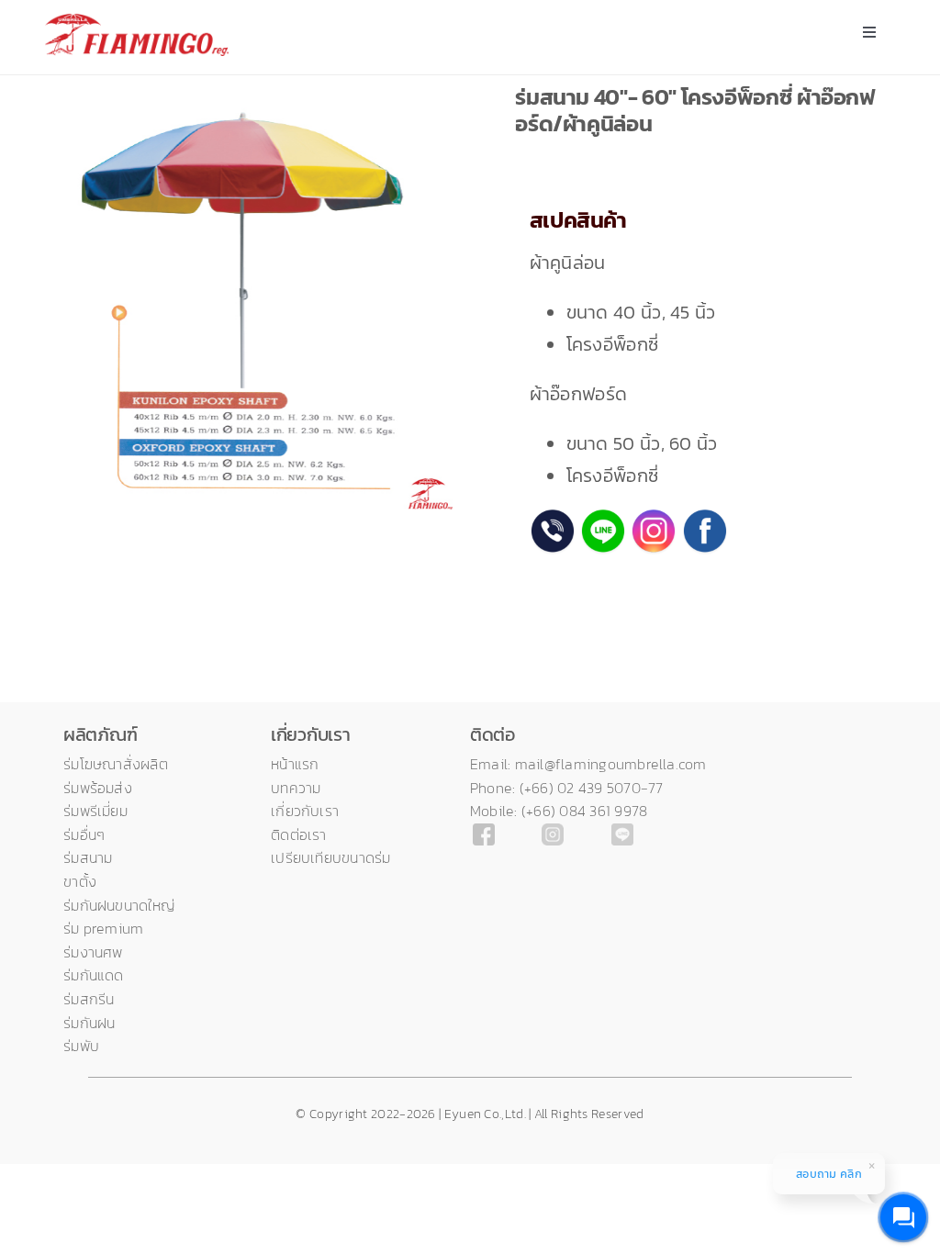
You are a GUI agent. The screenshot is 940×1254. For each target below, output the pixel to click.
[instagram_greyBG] (553, 832)
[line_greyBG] (622, 832)
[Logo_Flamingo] (137, 23)
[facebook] (484, 832)
